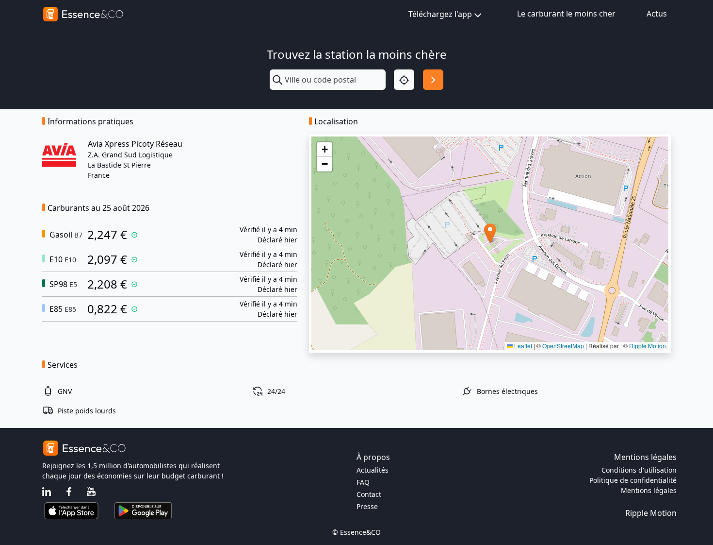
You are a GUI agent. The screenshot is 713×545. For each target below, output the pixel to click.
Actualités (372, 470)
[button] (490, 233)
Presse (367, 506)
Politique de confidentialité (633, 480)
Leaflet (522, 345)
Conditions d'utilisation (639, 470)
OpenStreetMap (563, 345)
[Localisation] (404, 79)
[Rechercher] (433, 79)
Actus (657, 13)
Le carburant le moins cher (566, 13)
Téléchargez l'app (440, 14)
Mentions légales (649, 490)
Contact (368, 494)
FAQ (363, 482)
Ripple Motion (647, 345)
